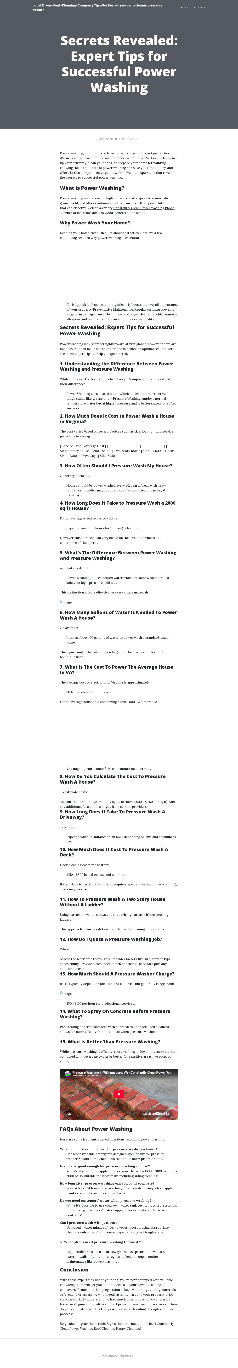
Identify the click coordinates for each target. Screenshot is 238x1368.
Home (184, 7)
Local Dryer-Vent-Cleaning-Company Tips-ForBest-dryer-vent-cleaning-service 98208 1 (97, 7)
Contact (200, 7)
